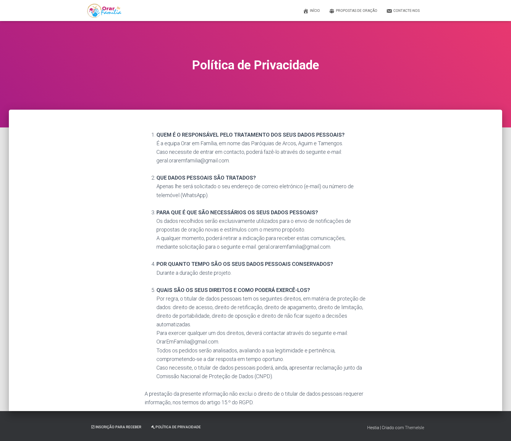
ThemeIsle (414, 427)
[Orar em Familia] (104, 10)
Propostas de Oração (356, 11)
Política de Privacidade (178, 427)
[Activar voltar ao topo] (499, 429)
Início (315, 11)
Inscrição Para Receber (118, 427)
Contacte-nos (406, 11)
